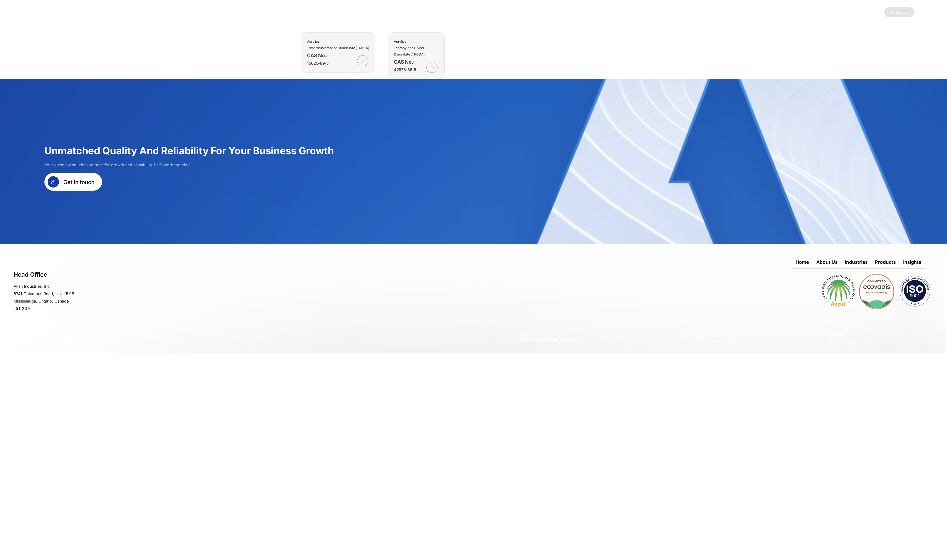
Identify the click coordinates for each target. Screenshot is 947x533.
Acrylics (313, 41)
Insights (622, 12)
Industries (571, 12)
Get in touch (78, 182)
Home (802, 262)
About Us (545, 12)
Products (597, 12)
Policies (645, 12)
